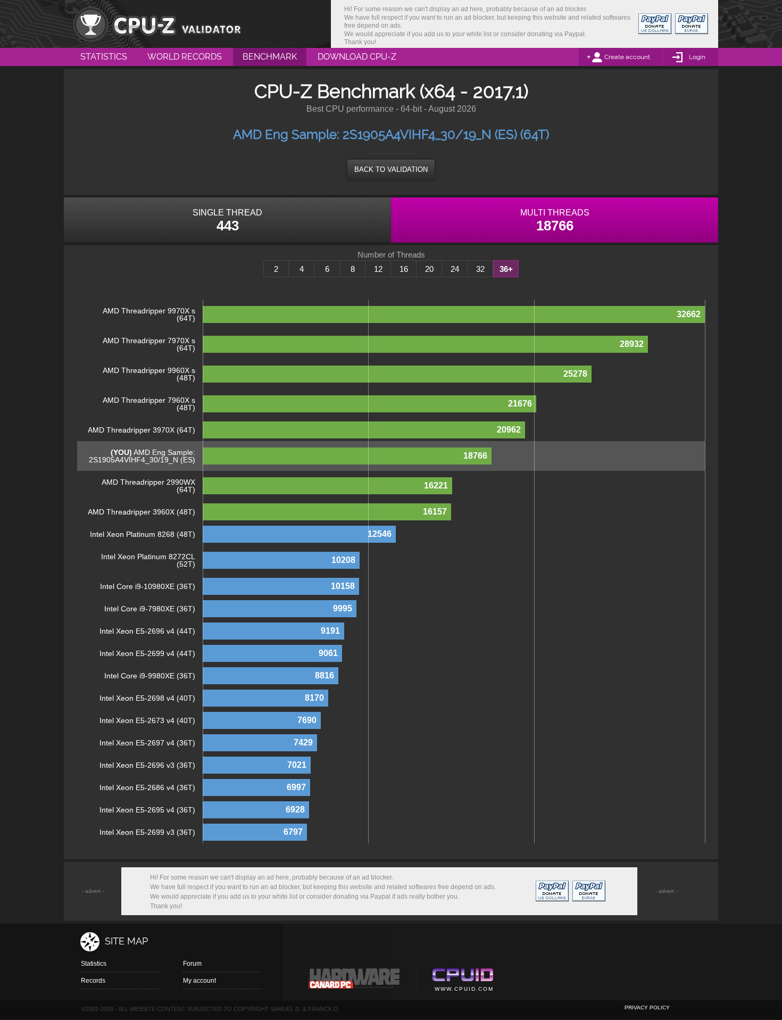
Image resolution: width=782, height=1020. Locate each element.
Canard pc (354, 981)
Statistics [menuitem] (103, 57)
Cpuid (462, 981)
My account (199, 980)
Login (697, 57)
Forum (192, 963)
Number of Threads (391, 255)
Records (93, 980)
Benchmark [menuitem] (270, 57)
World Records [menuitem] (184, 57)
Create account (627, 57)
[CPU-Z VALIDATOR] (157, 24)
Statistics (93, 963)
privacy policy (647, 1007)
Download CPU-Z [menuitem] (357, 57)
